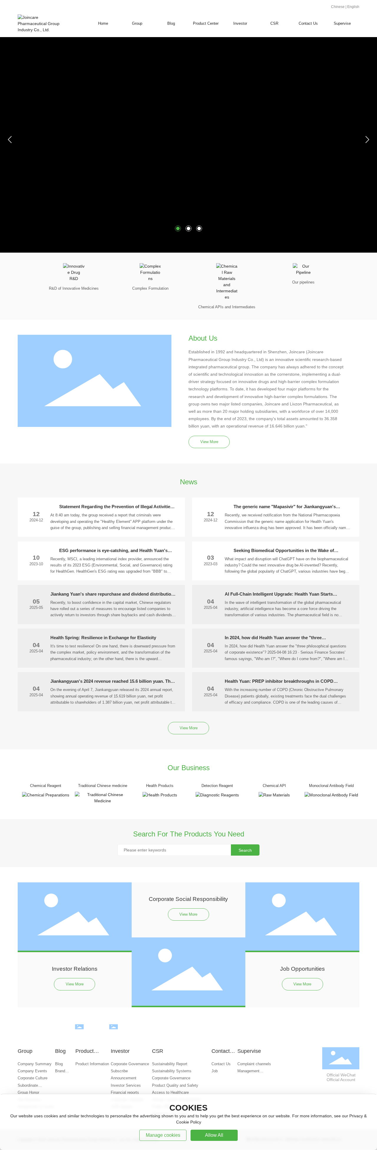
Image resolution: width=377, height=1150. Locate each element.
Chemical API (274, 785)
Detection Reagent (217, 785)
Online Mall (114, 1032)
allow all (214, 1135)
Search (245, 850)
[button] (178, 228)
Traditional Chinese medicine (102, 785)
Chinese (338, 7)
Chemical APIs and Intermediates (226, 307)
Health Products (159, 785)
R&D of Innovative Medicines (74, 288)
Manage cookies (163, 1135)
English (353, 7)
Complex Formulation (150, 288)
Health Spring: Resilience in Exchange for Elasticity (103, 637)
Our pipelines (303, 282)
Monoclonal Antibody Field (331, 785)
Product (79, 1032)
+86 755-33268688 (299, 1028)
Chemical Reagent (45, 785)
